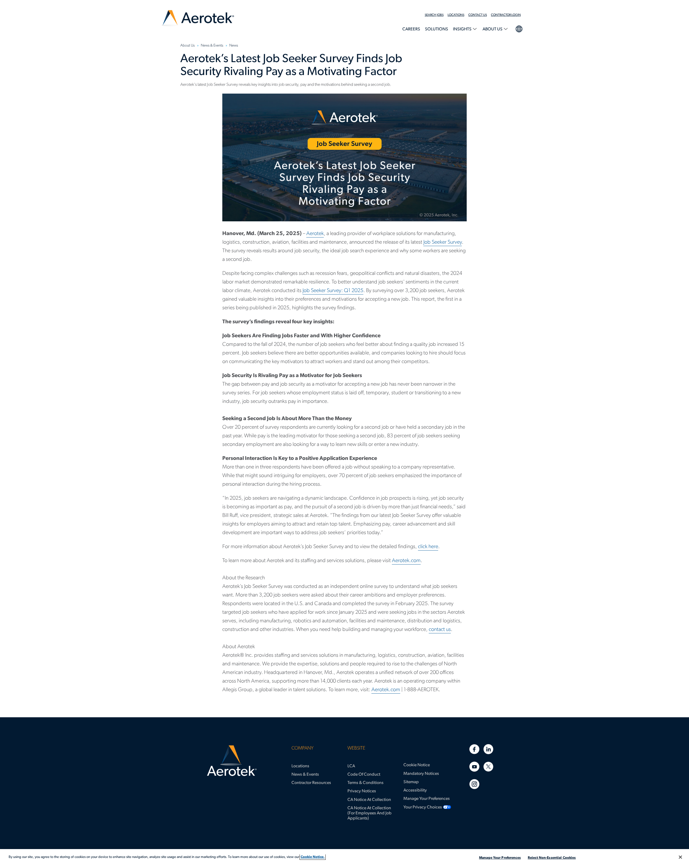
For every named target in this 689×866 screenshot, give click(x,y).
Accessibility (415, 790)
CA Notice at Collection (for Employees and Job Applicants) (369, 813)
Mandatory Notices (421, 774)
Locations (456, 15)
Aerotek (315, 233)
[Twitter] (488, 767)
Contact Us (477, 15)
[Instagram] (474, 784)
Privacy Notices (361, 791)
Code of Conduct (363, 774)
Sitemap (411, 782)
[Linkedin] (488, 749)
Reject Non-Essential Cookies (552, 858)
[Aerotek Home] (231, 761)
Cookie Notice (416, 765)
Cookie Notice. (313, 857)
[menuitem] (436, 15)
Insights (462, 29)
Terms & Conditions (365, 783)
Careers (411, 29)
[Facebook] (474, 749)
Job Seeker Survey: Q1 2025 (333, 290)
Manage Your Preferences (426, 799)
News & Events (305, 774)
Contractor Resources (311, 783)
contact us (440, 629)
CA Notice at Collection (369, 800)
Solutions (436, 29)
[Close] (680, 857)
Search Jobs (434, 15)
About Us (493, 29)
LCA (351, 766)
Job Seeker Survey (442, 242)
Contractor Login (506, 15)
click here (428, 546)
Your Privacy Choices (422, 807)
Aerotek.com (406, 560)
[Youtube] (474, 767)
